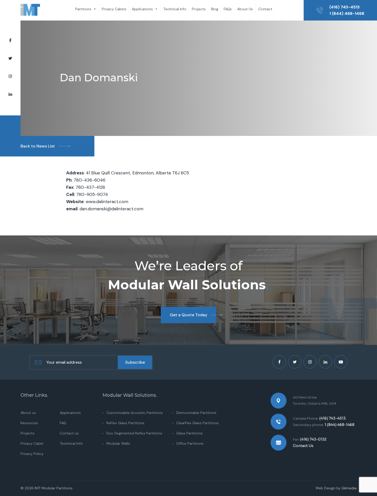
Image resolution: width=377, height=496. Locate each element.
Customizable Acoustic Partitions (134, 412)
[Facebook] (10, 40)
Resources (29, 423)
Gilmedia (349, 488)
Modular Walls (118, 443)
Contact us (69, 433)
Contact (265, 9)
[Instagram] (10, 76)
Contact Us (303, 445)
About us (28, 412)
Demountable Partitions (196, 412)
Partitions (83, 9)
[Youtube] (341, 362)
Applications (142, 9)
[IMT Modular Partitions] (30, 10)
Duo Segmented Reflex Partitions (134, 433)
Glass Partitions (189, 433)
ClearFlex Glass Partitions (197, 423)
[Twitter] (10, 58)
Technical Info (174, 9)
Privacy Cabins (114, 9)
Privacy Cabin (32, 443)
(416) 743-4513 (344, 7)
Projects (199, 9)
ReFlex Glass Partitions (125, 423)
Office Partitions (190, 443)
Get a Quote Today (188, 315)
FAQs (228, 9)
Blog (214, 9)
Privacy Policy (32, 453)
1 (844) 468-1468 (346, 13)
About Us (245, 9)
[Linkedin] (10, 94)
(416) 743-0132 (313, 439)
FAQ (63, 423)
